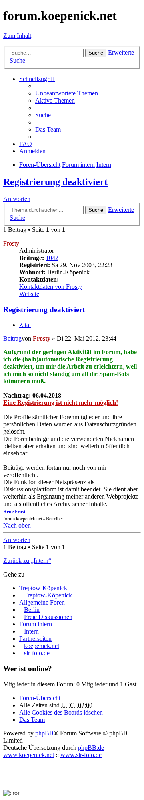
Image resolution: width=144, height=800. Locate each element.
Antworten (16, 198)
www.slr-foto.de (81, 754)
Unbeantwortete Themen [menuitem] (66, 93)
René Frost (14, 511)
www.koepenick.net (28, 754)
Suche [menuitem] (43, 115)
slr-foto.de (37, 653)
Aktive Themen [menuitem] (55, 100)
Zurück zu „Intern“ (27, 560)
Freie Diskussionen (48, 616)
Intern (31, 631)
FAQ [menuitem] (25, 143)
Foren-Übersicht (39, 697)
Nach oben (17, 525)
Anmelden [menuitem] (32, 151)
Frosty (11, 243)
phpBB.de (91, 747)
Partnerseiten (35, 638)
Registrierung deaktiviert (55, 182)
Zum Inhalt (17, 35)
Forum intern (35, 624)
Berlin (32, 609)
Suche (95, 53)
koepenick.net (41, 645)
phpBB (44, 733)
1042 (52, 257)
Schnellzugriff (37, 78)
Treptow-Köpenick (43, 588)
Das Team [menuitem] (48, 129)
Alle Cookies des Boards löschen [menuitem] (61, 712)
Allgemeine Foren (42, 602)
